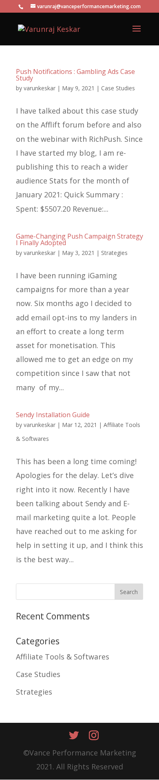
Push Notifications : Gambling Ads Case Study (75, 75)
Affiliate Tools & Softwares (62, 657)
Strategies (114, 253)
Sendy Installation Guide (53, 414)
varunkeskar (39, 88)
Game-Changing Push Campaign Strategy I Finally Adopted (79, 239)
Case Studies (118, 88)
